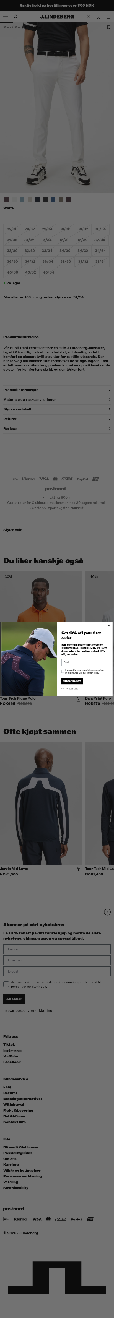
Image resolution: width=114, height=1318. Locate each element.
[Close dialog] (109, 625)
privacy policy (74, 688)
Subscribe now (72, 681)
